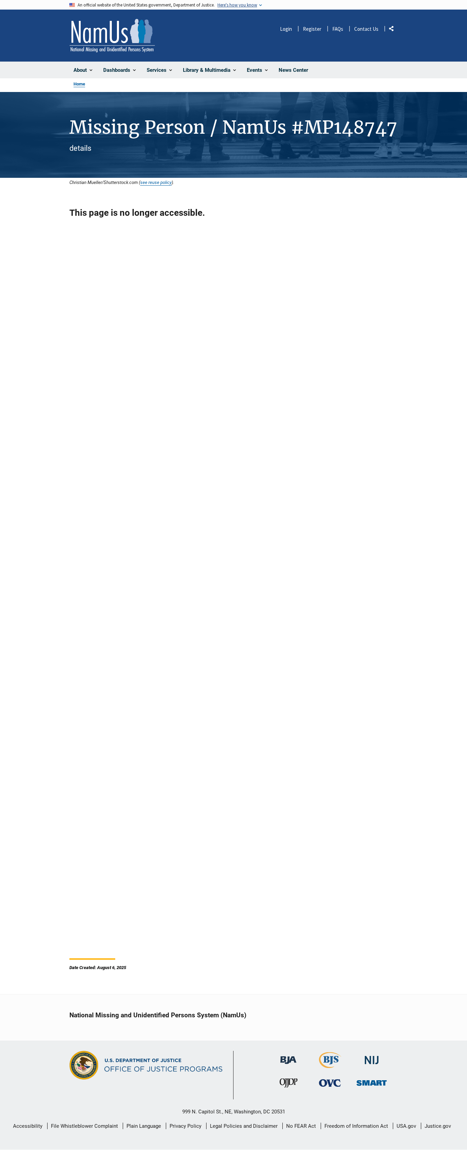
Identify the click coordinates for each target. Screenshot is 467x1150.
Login (286, 29)
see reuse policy (156, 182)
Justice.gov (438, 1126)
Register (312, 29)
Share (394, 30)
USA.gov (406, 1126)
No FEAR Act (301, 1126)
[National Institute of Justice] (371, 1057)
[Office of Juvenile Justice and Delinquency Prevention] (288, 1085)
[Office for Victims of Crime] (330, 1083)
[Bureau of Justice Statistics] (330, 1065)
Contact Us (366, 29)
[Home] (112, 35)
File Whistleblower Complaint (84, 1126)
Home (79, 84)
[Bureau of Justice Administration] (288, 1057)
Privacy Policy (185, 1126)
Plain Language (143, 1126)
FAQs (337, 29)
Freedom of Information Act (356, 1126)
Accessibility (27, 1126)
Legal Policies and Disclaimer (244, 1126)
